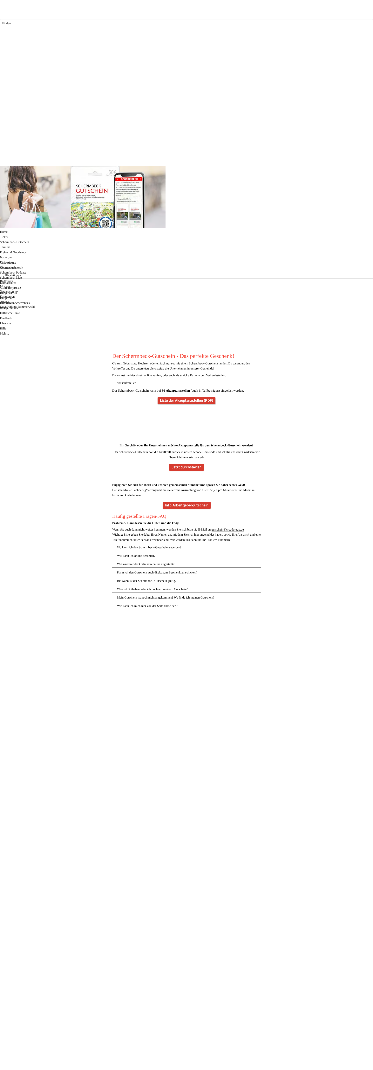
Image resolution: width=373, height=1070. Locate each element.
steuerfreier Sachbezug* (132, 490)
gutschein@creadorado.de (228, 529)
